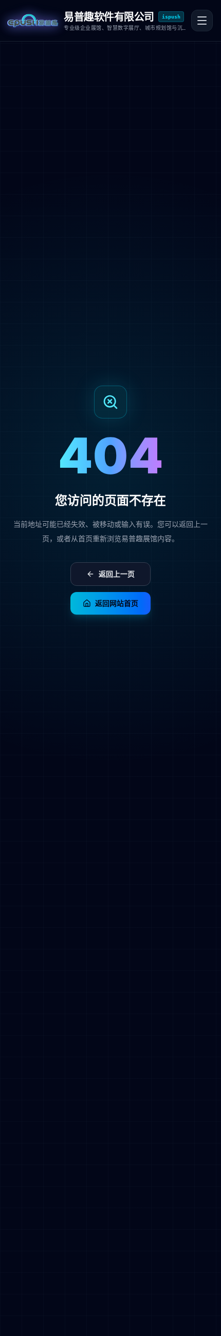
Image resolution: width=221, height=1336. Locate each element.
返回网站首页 (116, 603)
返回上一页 (117, 573)
